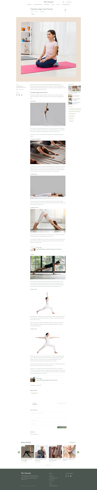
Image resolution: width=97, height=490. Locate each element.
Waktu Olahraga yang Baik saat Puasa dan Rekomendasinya (46, 380)
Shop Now (69, 2)
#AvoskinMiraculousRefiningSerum (74, 111)
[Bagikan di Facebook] (42, 11)
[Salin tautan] (40, 11)
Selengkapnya (72, 442)
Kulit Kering (51, 445)
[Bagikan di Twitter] (43, 11)
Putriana (33, 14)
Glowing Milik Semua (19, 86)
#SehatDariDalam (34, 393)
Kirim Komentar (62, 427)
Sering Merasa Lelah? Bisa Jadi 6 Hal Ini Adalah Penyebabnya (76, 103)
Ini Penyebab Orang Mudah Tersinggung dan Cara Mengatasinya (76, 99)
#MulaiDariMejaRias (66, 4)
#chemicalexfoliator (72, 113)
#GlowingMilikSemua (38, 4)
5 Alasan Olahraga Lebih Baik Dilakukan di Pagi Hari (49, 249)
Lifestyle (58, 4)
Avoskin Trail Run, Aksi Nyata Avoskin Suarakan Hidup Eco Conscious (68, 460)
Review (52, 4)
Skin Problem (46, 4)
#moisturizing (71, 118)
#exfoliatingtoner (71, 116)
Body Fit (32, 246)
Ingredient (29, 4)
